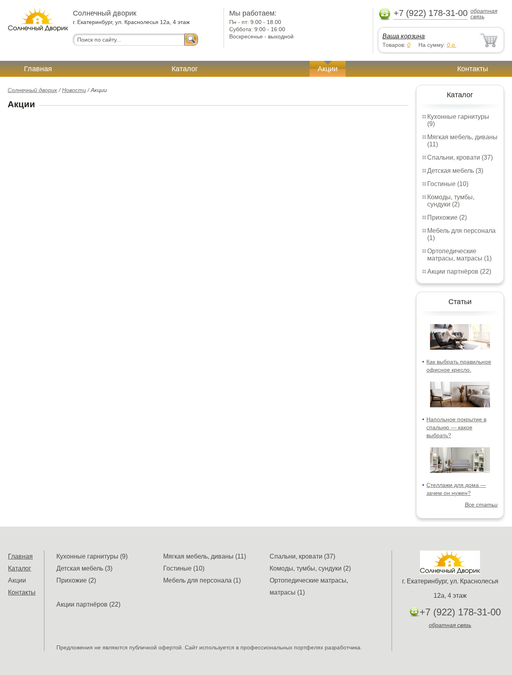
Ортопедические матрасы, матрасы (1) (459, 255)
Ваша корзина (403, 36)
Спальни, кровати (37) (460, 157)
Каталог (185, 69)
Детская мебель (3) (455, 170)
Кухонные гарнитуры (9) (92, 556)
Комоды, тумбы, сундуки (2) (450, 201)
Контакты (472, 69)
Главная (38, 69)
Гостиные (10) (447, 183)
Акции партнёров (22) (459, 271)
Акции (328, 69)
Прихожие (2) (447, 217)
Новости (74, 90)
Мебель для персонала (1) (202, 580)
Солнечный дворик (32, 90)
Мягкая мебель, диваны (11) (204, 556)
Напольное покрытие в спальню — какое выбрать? (456, 427)
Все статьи (481, 504)
